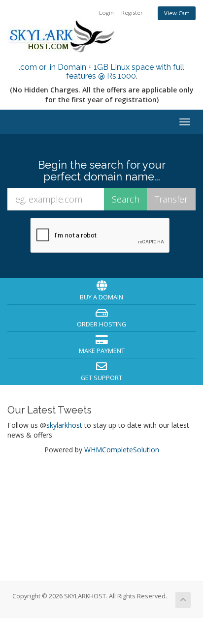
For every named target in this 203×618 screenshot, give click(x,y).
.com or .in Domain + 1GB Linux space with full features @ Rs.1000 (101, 71)
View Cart (176, 13)
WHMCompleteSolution (121, 449)
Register (132, 12)
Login (106, 12)
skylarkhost (64, 425)
